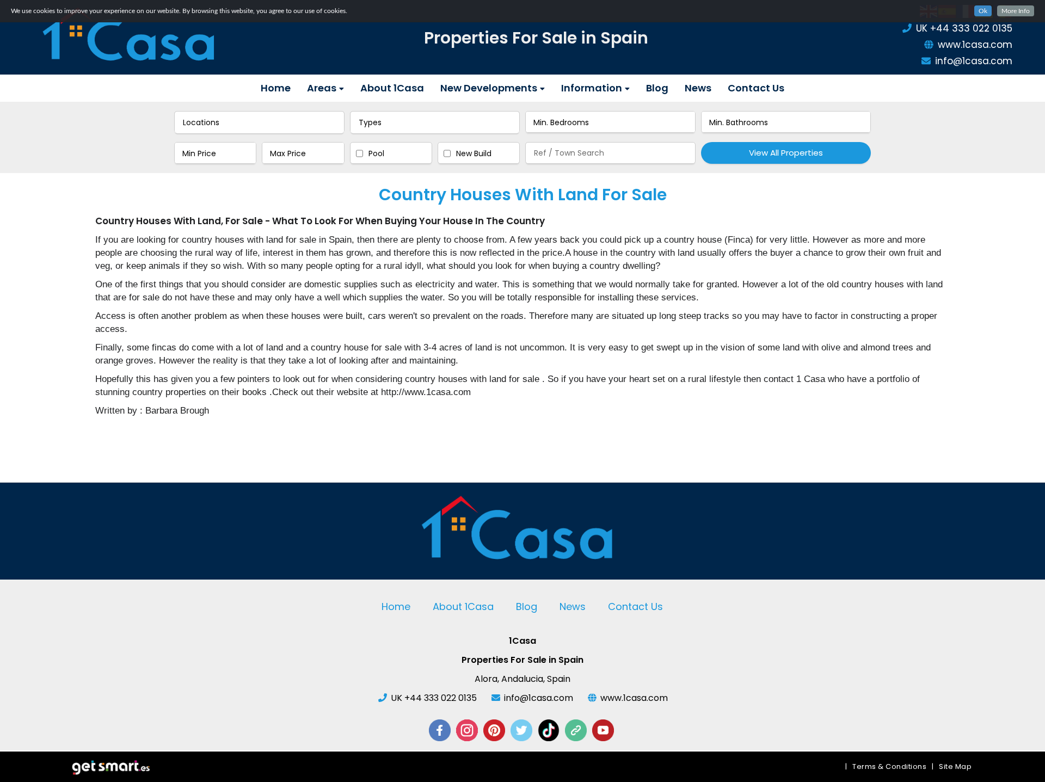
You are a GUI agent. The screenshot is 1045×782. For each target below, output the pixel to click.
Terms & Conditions (889, 766)
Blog (657, 88)
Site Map (955, 766)
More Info (1015, 11)
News (698, 88)
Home (276, 88)
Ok (983, 11)
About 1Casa (392, 88)
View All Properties (786, 152)
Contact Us (756, 88)
